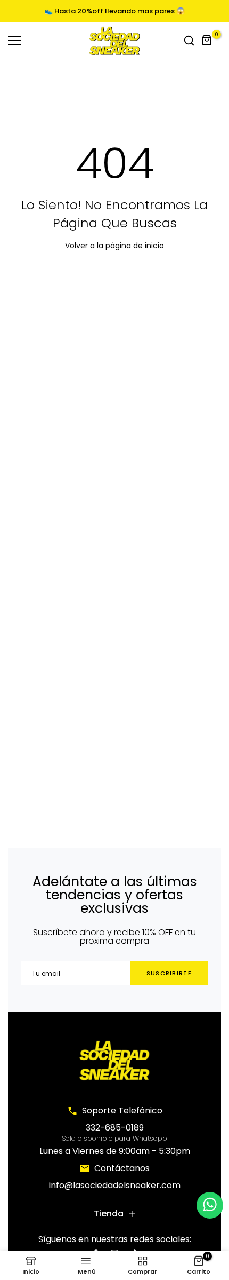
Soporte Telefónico (122, 1110)
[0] (207, 40)
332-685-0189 (115, 1127)
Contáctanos (122, 1168)
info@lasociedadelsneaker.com (115, 1185)
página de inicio (134, 245)
